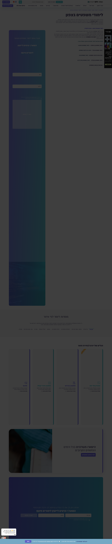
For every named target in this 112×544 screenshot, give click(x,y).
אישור (28, 541)
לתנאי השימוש (50, 541)
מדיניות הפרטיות (42, 541)
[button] (8, 530)
